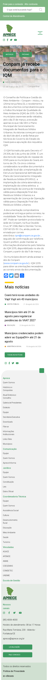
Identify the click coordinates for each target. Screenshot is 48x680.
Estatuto (6, 407)
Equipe (6, 412)
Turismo (6, 542)
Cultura (6, 515)
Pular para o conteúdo (13, 4)
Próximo (25, 54)
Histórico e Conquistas (8, 388)
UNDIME (6, 575)
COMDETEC (8, 571)
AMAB (5, 561)
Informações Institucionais (8, 432)
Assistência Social (11, 510)
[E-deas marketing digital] (8, 676)
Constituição (8, 482)
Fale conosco (14, 655)
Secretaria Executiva (11, 417)
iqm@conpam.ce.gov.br (27, 235)
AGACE (6, 551)
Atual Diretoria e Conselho (9, 396)
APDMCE (6, 556)
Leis (4, 487)
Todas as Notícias (14, 355)
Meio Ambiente (9, 532)
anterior (9, 54)
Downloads (8, 422)
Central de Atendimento (14, 16)
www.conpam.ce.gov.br (16, 263)
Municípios (7, 444)
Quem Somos (9, 382)
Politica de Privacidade (14, 671)
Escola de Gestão (11, 580)
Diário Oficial (8, 491)
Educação (7, 528)
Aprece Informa (9, 463)
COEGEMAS (8, 566)
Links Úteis (7, 439)
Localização (14, 647)
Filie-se (6, 427)
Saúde (5, 537)
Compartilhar (34, 86)
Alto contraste (31, 4)
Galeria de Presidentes (12, 403)
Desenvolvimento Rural (10, 521)
